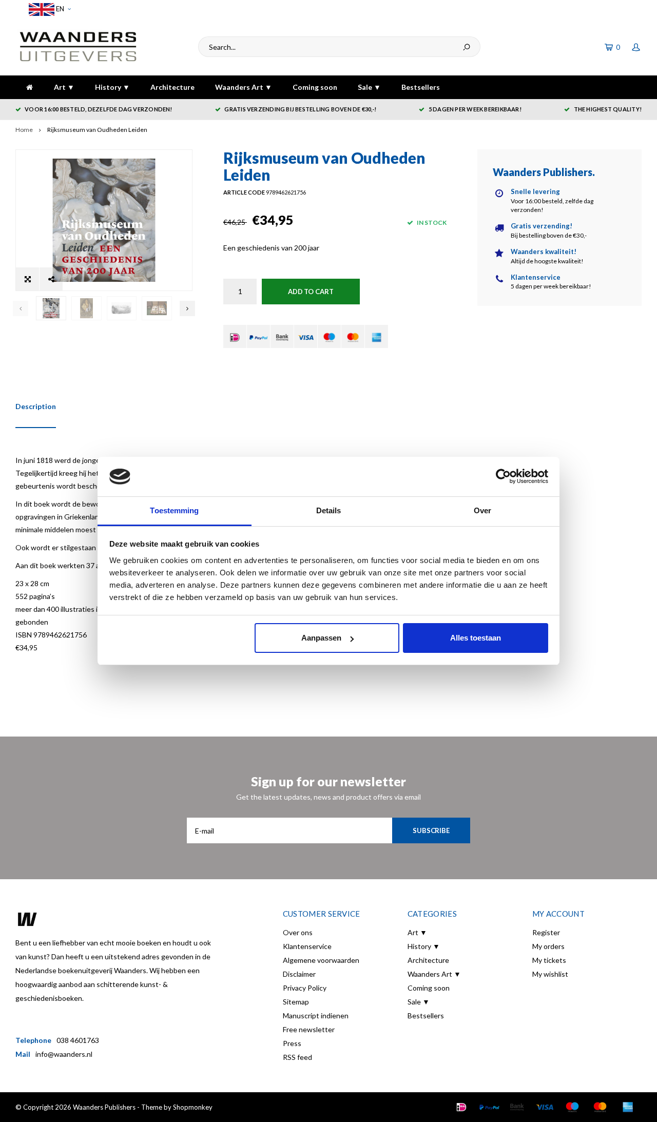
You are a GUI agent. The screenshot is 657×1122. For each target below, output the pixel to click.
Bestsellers (420, 87)
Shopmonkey (192, 1107)
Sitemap (296, 1001)
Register (546, 932)
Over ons (298, 932)
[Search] (466, 46)
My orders (548, 946)
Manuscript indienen (316, 1015)
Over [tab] (482, 510)
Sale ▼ (369, 87)
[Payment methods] (234, 336)
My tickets (549, 960)
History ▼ (112, 87)
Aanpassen (321, 637)
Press (292, 1043)
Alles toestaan (475, 637)
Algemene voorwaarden (321, 960)
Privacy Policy (304, 987)
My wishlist (550, 974)
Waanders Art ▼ (243, 87)
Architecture (172, 87)
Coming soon (315, 87)
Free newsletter (309, 1029)
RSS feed (297, 1057)
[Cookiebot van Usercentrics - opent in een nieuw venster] (503, 477)
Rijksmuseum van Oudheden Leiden (97, 129)
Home (24, 129)
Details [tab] (328, 510)
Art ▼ (64, 87)
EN (59, 9)
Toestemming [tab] (174, 510)
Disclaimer (299, 974)
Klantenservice (307, 946)
